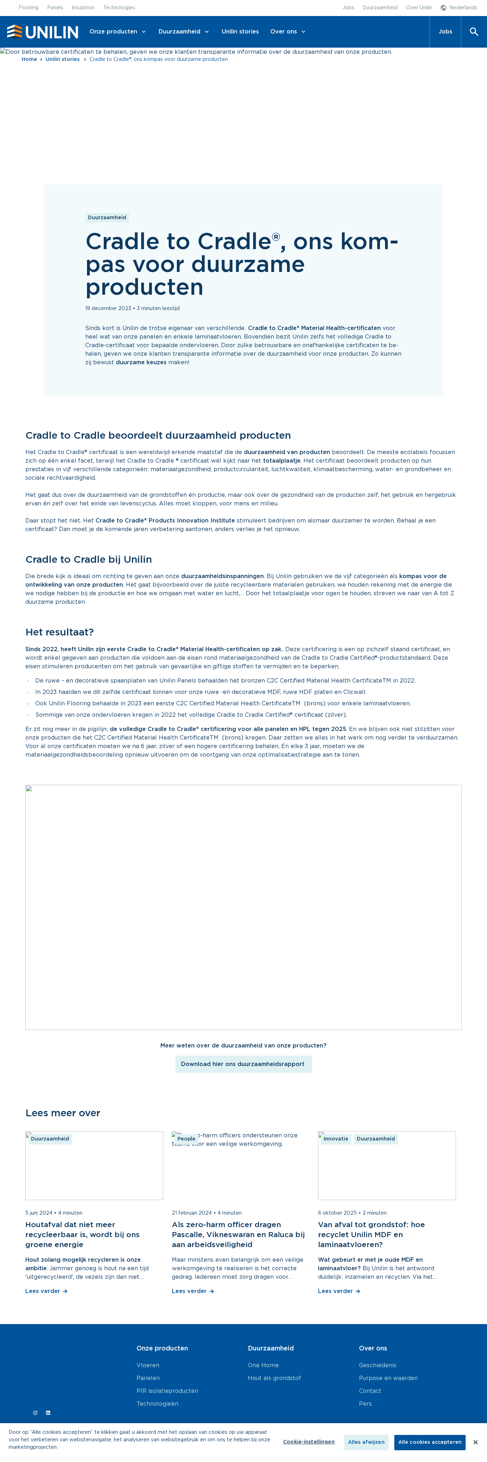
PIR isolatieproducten (167, 1391)
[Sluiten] (475, 1442)
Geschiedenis (377, 1365)
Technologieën (157, 1404)
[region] (243, 1442)
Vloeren (148, 1365)
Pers (365, 1404)
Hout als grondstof (274, 1378)
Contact (370, 1391)
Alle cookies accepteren (430, 1442)
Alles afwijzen (366, 1442)
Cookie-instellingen (309, 1442)
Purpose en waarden (388, 1378)
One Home (263, 1365)
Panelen (148, 1378)
